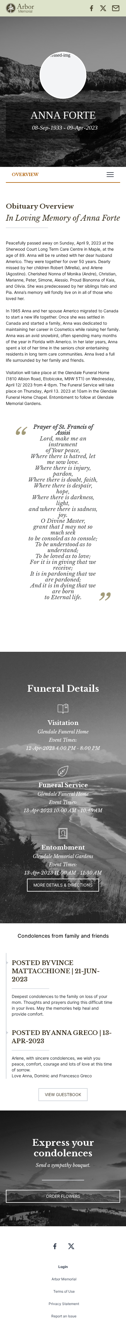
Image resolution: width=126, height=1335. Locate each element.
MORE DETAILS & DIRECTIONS (63, 884)
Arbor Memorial (64, 1279)
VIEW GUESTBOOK (63, 1094)
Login (63, 1266)
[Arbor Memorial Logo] (20, 8)
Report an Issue (63, 1316)
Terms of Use (64, 1291)
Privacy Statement (64, 1304)
